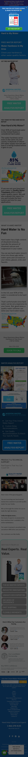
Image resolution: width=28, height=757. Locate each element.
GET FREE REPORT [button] (14, 29)
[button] (26, 8)
